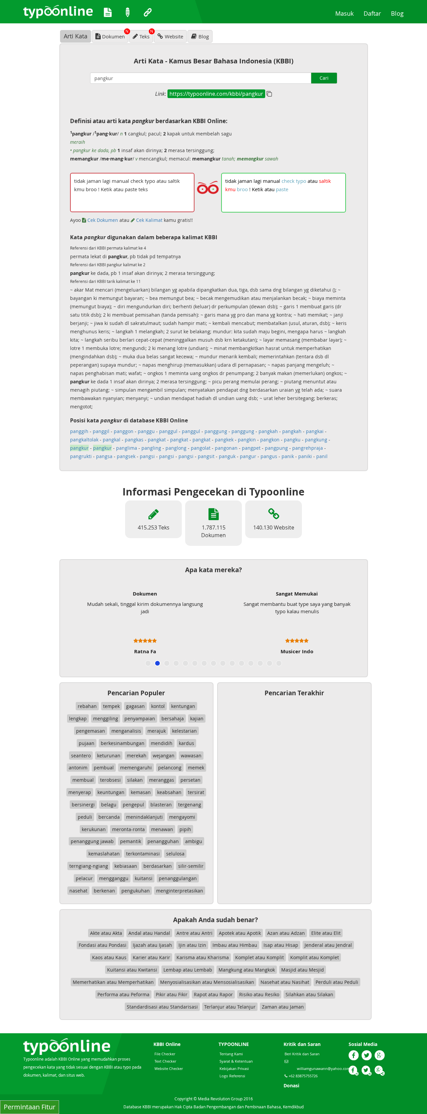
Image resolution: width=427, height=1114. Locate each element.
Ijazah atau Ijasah (152, 945)
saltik (325, 180)
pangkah (268, 431)
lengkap (78, 718)
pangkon (270, 439)
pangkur (79, 448)
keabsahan (169, 792)
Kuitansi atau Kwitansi (132, 970)
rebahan (87, 706)
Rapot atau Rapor (213, 994)
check (288, 180)
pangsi (147, 456)
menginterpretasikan (179, 890)
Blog (400, 13)
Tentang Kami (231, 1053)
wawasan (191, 755)
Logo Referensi (232, 1075)
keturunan (108, 755)
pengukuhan (135, 890)
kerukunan (94, 829)
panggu (146, 431)
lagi (258, 180)
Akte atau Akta (106, 933)
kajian (196, 718)
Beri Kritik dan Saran (302, 1053)
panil (322, 456)
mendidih (161, 743)
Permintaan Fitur (29, 1106)
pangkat (157, 439)
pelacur (84, 878)
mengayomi (182, 817)
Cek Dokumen (102, 220)
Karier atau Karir (151, 957)
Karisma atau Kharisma (202, 957)
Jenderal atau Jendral (328, 945)
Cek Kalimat (148, 220)
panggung (215, 431)
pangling (151, 448)
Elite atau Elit (326, 933)
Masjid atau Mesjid (302, 970)
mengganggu (113, 878)
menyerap (79, 792)
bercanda (109, 817)
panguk (227, 456)
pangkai (315, 431)
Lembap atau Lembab (187, 970)
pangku (292, 439)
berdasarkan (157, 866)
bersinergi (83, 804)
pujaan (86, 743)
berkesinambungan (122, 743)
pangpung (276, 448)
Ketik (257, 189)
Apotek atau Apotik (240, 933)
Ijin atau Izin (192, 945)
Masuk (347, 13)
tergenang (189, 804)
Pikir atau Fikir (171, 994)
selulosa (175, 853)
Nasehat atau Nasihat (285, 982)
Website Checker (168, 1068)
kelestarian (184, 731)
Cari (324, 78)
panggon (123, 431)
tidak (231, 180)
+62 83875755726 (303, 1075)
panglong (175, 448)
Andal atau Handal (149, 933)
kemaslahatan (104, 853)
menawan (162, 829)
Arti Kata (75, 36)
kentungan (183, 706)
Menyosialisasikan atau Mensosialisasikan (207, 982)
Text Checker (165, 1061)
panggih (79, 431)
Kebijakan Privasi (234, 1068)
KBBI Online (166, 1044)
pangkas (134, 439)
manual (271, 180)
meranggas (161, 780)
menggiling (105, 718)
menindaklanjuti (144, 817)
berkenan (104, 890)
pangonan (226, 448)
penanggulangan (178, 878)
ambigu (193, 841)
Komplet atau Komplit (259, 957)
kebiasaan (125, 866)
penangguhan (163, 841)
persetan (190, 780)
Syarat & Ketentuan (236, 1061)
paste (282, 189)
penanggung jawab (92, 841)
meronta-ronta (128, 829)
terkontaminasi (143, 853)
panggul (168, 431)
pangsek (126, 456)
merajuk (156, 731)
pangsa (104, 456)
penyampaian (139, 718)
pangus (269, 456)
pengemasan (90, 731)
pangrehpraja (307, 448)
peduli (85, 817)
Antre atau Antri (194, 933)
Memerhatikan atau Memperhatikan (113, 982)
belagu (108, 804)
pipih (185, 829)
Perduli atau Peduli (337, 982)
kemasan (141, 792)
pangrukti (81, 456)
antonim (78, 767)
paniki (305, 456)
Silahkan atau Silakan (309, 994)
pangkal (111, 439)
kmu (230, 189)
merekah (136, 755)
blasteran (161, 804)
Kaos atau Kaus (109, 957)
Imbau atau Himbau (234, 945)
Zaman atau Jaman (283, 1007)
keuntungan (110, 792)
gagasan (135, 706)
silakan (135, 780)
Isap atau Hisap (281, 945)
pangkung (316, 439)
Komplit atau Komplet (314, 957)
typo (301, 180)
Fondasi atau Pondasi (102, 945)
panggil (101, 431)
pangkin (247, 439)
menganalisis (126, 731)
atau (313, 180)
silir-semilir (190, 866)
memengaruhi (136, 767)
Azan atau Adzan (286, 933)
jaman (245, 180)
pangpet (251, 448)
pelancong (169, 767)
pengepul (133, 804)
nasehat (78, 890)
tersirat (196, 792)
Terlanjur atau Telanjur (230, 1007)
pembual (104, 767)
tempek (111, 706)
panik (288, 456)
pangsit (206, 456)
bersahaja (172, 718)
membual (83, 780)
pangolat (200, 448)
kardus (186, 743)
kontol (158, 706)
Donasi (291, 1085)
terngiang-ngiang (88, 866)
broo (242, 189)
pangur (248, 456)
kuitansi (143, 878)
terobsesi (110, 780)
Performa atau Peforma (123, 994)
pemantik (130, 841)
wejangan (163, 755)
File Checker (164, 1053)
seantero (81, 755)
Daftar (375, 13)
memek (196, 767)
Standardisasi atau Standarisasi (162, 1007)
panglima (126, 448)
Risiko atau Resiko (259, 994)
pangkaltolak (84, 439)
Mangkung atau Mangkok (247, 970)
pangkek (224, 439)
